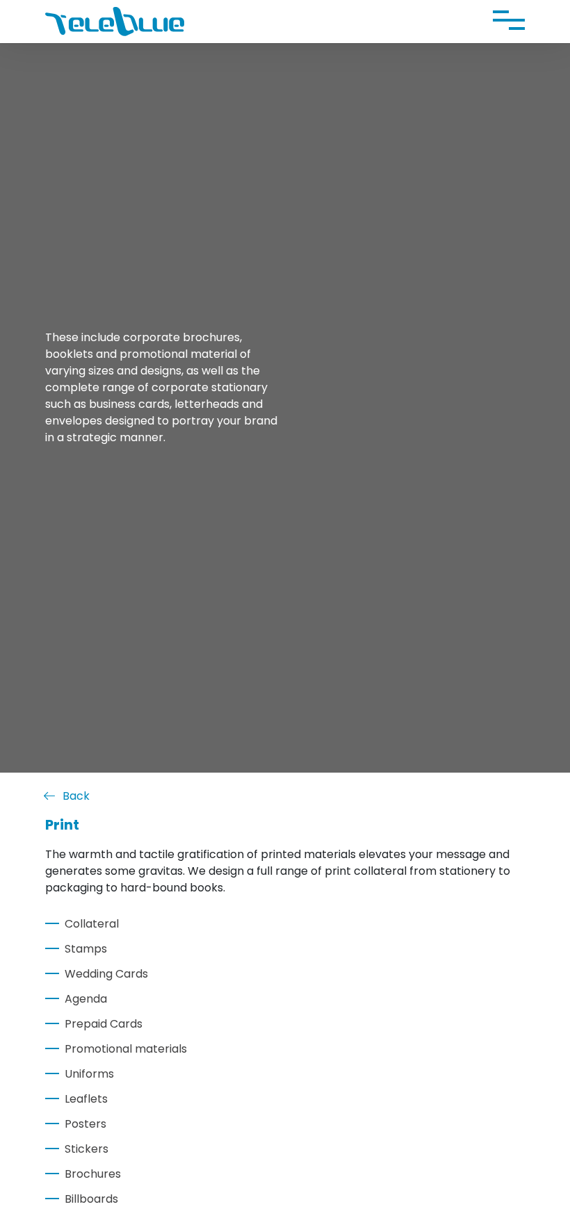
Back (76, 796)
